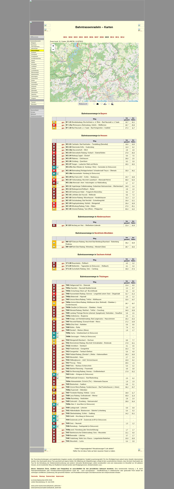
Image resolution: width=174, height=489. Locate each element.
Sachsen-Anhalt (104, 255)
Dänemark (34, 48)
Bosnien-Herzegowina (35, 45)
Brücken (33, 104)
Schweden (34, 84)
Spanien (33, 94)
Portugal (34, 82)
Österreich (34, 78)
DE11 (117, 37)
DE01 (65, 37)
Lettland (33, 66)
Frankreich (34, 56)
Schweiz (33, 86)
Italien (33, 62)
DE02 (70, 37)
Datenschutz (50, 476)
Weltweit (33, 114)
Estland (33, 52)
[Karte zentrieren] (54, 122)
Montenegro (35, 72)
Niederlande (35, 74)
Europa (33, 112)
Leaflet (86, 101)
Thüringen (103, 277)
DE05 (86, 37)
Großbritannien (36, 58)
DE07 (96, 37)
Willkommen (34, 37)
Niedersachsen (104, 217)
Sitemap (42, 476)
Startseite (34, 476)
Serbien (33, 88)
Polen (33, 80)
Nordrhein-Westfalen (103, 233)
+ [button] (53, 45)
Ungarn (33, 98)
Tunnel (33, 102)
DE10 (112, 37)
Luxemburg (34, 70)
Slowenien (34, 92)
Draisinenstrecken (36, 116)
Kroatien (34, 64)
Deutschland (34, 110)
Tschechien (34, 96)
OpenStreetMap (102, 101)
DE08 (102, 37)
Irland (33, 60)
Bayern (103, 114)
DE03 (76, 37)
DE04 (81, 37)
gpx (63, 122)
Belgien (33, 43)
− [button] (53, 49)
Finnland (34, 54)
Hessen (103, 136)
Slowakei (34, 90)
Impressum (60, 476)
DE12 (122, 37)
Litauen (33, 68)
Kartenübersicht (36, 41)
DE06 (91, 37)
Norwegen (34, 76)
